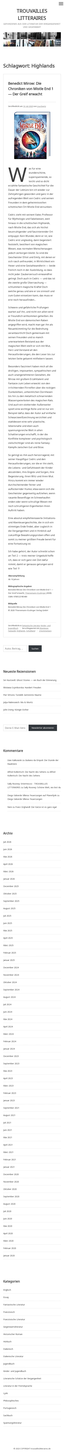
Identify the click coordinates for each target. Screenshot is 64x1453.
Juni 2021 (7, 1130)
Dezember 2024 (11, 967)
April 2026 (8, 864)
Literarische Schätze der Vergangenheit (22, 1378)
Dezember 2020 (11, 1174)
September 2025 (11, 901)
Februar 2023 (9, 1093)
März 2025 (8, 945)
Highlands (21, 631)
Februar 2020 (9, 1248)
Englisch (7, 1289)
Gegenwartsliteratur (13, 1326)
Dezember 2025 (11, 886)
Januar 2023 (9, 1100)
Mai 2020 (7, 1226)
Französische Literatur (14, 1319)
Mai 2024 (7, 1019)
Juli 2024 (7, 1004)
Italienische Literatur (13, 1356)
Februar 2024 (9, 1041)
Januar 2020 (9, 1255)
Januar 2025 (9, 960)
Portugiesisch (9, 1408)
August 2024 (9, 997)
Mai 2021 (7, 1137)
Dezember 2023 (11, 1056)
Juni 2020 (7, 1218)
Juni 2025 (7, 923)
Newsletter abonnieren (43, 727)
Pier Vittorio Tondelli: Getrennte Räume (22, 694)
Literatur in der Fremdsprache (17, 1385)
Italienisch (8, 1349)
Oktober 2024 (10, 982)
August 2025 (9, 908)
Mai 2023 (7, 1070)
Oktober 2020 (10, 1189)
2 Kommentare (45, 631)
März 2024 (8, 1034)
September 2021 (11, 1107)
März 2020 (8, 1240)
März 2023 (8, 1085)
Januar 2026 (9, 878)
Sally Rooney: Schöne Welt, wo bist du (42, 787)
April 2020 (8, 1233)
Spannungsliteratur (12, 1422)
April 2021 (8, 1144)
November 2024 (11, 974)
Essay (6, 1297)
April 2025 (8, 938)
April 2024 (8, 1026)
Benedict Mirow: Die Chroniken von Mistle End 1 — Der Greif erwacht (31, 88)
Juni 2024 (7, 1011)
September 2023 (11, 1063)
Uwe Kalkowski (14, 760)
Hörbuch (7, 1341)
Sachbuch (8, 1415)
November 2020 (11, 1181)
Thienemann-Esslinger (35, 593)
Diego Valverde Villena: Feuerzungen (24, 799)
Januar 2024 (9, 1048)
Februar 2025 (9, 952)
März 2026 (8, 871)
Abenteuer (44, 628)
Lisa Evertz (41, 106)
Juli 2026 (7, 841)
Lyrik (5, 1393)
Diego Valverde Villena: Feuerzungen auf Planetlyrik (32, 795)
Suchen (35, 648)
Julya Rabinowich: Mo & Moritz (18, 702)
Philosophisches (11, 1400)
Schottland (30, 631)
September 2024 (11, 989)
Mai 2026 (7, 856)
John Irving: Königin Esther (16, 709)
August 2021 (9, 1115)
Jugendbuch (8, 1363)
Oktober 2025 (10, 893)
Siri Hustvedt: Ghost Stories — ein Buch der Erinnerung (29, 680)
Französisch (9, 1312)
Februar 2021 (9, 1159)
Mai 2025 (7, 930)
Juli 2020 (7, 1211)
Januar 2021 (9, 1167)
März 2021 (8, 1152)
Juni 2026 (7, 849)
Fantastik (12, 631)
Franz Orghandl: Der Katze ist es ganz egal (36, 807)
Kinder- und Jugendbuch (14, 1371)
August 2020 (9, 1203)
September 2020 (11, 1196)
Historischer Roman (12, 1334)
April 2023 (8, 1078)
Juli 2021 (7, 1122)
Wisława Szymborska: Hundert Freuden (22, 687)
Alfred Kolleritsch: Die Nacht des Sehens (26, 771)
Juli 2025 (7, 915)
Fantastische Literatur (31, 625)
